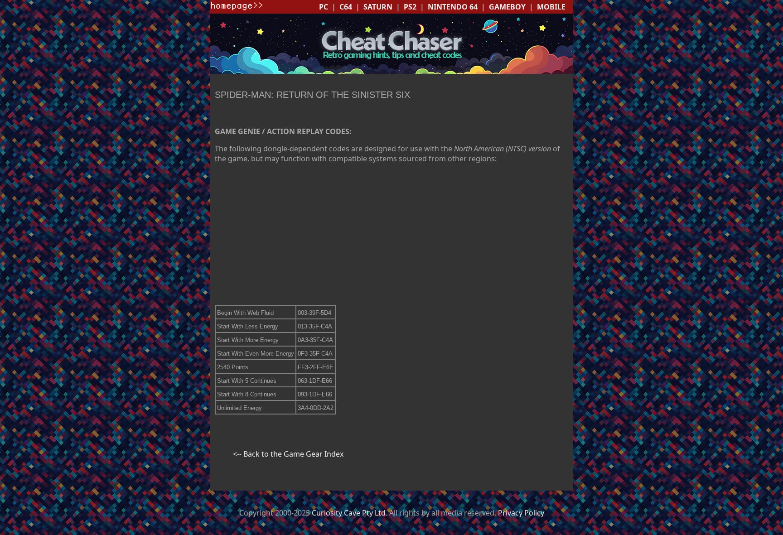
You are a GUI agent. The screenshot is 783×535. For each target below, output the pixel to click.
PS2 (410, 7)
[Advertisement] (391, 234)
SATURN (377, 7)
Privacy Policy (521, 513)
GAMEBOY (507, 7)
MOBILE (551, 7)
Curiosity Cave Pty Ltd (349, 513)
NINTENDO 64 (453, 7)
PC (323, 7)
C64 (345, 7)
